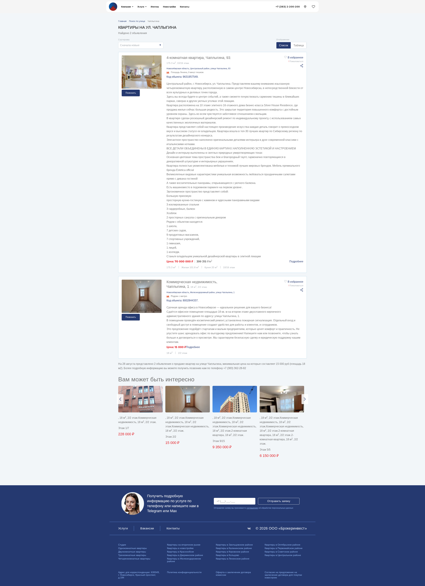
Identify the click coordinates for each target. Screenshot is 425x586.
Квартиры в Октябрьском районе (282, 544)
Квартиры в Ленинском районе (232, 558)
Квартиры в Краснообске (180, 551)
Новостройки (169, 6)
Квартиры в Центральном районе (283, 555)
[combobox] (140, 45)
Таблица (299, 45)
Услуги (140, 6)
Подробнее (296, 261)
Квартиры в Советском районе (281, 551)
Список (283, 45)
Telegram (154, 511)
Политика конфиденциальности (184, 572)
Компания (126, 6)
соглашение (252, 508)
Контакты (184, 6)
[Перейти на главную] (113, 6)
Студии (122, 544)
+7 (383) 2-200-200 (288, 6)
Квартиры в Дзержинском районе (185, 555)
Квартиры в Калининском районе (234, 548)
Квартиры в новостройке (180, 548)
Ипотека (155, 6)
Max (173, 511)
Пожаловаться (296, 61)
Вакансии (147, 528)
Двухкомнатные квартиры (132, 551)
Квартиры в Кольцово (227, 555)
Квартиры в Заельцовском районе (234, 544)
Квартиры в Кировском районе (232, 551)
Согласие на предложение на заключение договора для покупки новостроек (283, 575)
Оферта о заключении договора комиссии (233, 573)
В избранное (295, 57)
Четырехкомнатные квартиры (134, 558)
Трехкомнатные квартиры (132, 555)
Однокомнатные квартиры (132, 548)
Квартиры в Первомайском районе (283, 548)
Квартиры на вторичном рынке (183, 544)
